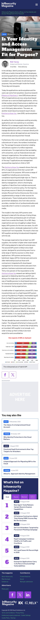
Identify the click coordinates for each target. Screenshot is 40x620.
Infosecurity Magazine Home (10, 12)
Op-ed (22, 579)
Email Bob (13, 67)
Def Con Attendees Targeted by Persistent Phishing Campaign (26, 528)
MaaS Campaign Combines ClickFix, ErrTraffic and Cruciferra (24, 541)
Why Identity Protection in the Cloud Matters (17, 438)
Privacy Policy (20, 613)
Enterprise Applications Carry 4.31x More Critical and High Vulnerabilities (25, 563)
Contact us (5, 581)
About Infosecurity (7, 576)
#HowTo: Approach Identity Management (19, 474)
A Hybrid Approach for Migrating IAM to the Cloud (20, 462)
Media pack (5, 589)
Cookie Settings (26, 615)
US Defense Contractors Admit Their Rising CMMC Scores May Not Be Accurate (26, 518)
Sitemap (12, 618)
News (6, 446)
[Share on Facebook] (5, 374)
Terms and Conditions (8, 613)
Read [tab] (7, 497)
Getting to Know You (9, 113)
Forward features (25, 576)
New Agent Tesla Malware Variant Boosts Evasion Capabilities (23, 507)
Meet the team (6, 579)
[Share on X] (12, 374)
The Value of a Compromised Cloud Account (17, 426)
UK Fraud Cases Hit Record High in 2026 (26, 551)
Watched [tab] (24, 497)
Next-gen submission (26, 581)
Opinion (6, 434)
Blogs (21, 12)
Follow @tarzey (22, 67)
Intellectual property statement (11, 615)
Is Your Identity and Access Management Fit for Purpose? (19, 13)
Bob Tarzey (14, 62)
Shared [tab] (16, 497)
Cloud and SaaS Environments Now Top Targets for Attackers (18, 450)
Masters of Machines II (10, 95)
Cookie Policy (6, 618)
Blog (4, 34)
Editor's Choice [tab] (32, 497)
